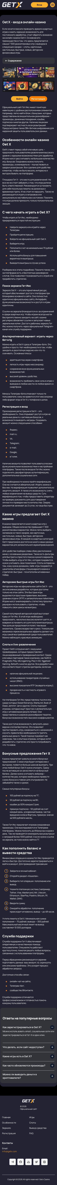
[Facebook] (20, 1162)
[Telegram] (12, 1162)
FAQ (31, 1133)
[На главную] (28, 1101)
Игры (32, 1117)
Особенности (9, 1122)
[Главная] (12, 5)
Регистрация (9, 1133)
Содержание (15, 60)
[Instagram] (44, 1162)
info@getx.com (9, 1151)
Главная (6, 1117)
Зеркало (6, 1128)
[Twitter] (36, 1162)
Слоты (32, 1122)
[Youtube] (28, 1162)
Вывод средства (38, 1128)
